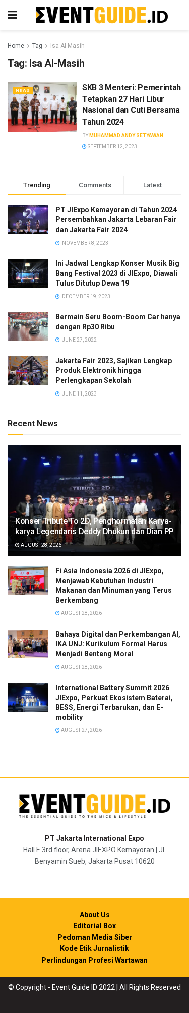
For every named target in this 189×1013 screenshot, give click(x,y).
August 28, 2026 (40, 545)
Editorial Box (94, 926)
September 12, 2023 (112, 146)
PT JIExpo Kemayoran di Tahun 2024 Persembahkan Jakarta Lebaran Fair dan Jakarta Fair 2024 (116, 220)
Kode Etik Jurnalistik (94, 948)
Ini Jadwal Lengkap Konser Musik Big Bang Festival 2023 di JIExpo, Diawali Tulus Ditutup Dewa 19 (117, 273)
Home (16, 45)
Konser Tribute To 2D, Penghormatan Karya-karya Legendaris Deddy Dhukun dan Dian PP (94, 526)
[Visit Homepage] (102, 15)
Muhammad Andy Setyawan (126, 135)
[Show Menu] (12, 15)
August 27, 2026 (81, 730)
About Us (95, 915)
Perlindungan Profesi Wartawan (94, 960)
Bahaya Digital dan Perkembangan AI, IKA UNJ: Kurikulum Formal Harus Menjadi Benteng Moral (117, 644)
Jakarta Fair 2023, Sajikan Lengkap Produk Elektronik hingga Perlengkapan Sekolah (113, 370)
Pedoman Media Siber (94, 937)
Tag (37, 45)
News (23, 90)
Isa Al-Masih (67, 45)
